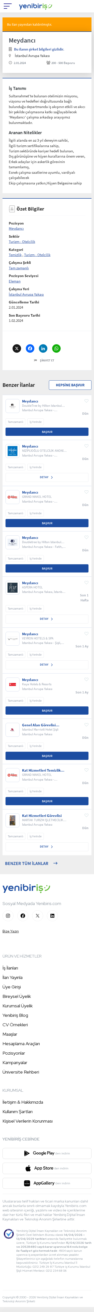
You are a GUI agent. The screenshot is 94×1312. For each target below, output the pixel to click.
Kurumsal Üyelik (18, 1006)
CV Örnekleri (15, 1024)
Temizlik (15, 254)
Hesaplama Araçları (21, 1043)
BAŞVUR (47, 432)
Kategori (16, 249)
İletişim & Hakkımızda (23, 1102)
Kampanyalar (15, 1062)
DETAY (44, 477)
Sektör (14, 236)
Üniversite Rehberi (21, 1072)
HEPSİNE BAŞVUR (70, 385)
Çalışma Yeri (19, 288)
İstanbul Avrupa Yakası (26, 294)
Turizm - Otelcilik (22, 241)
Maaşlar (10, 1034)
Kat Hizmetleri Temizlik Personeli (41, 770)
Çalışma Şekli (20, 262)
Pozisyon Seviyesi (23, 275)
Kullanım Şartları (18, 1111)
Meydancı (16, 228)
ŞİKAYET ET (47, 360)
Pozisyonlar (14, 1053)
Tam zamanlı (19, 268)
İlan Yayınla (13, 977)
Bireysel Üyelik (17, 996)
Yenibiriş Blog (15, 1015)
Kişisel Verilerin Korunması (28, 1121)
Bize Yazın (11, 931)
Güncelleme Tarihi (24, 302)
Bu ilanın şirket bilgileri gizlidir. (39, 49)
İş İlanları (10, 968)
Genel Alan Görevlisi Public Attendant (39, 725)
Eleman (15, 281)
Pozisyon (16, 223)
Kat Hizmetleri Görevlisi (42, 815)
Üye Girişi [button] (12, 987)
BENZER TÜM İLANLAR (26, 863)
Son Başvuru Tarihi (24, 315)
